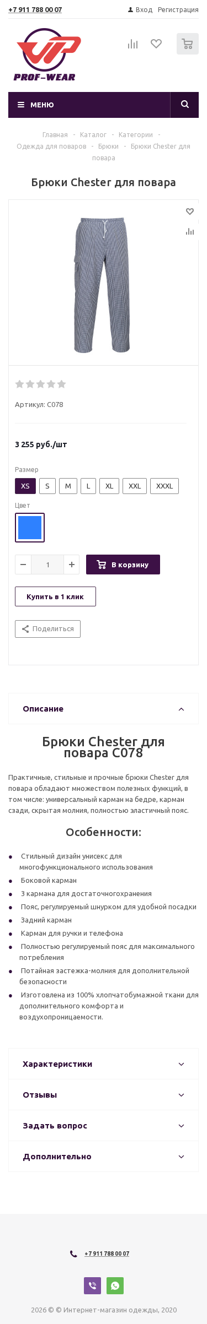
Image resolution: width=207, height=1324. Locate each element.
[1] (20, 384)
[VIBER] (92, 1285)
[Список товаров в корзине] (189, 52)
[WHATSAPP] (115, 1285)
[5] (62, 384)
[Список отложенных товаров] (156, 47)
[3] (41, 384)
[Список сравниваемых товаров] (133, 48)
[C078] (103, 285)
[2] (30, 384)
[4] (51, 384)
